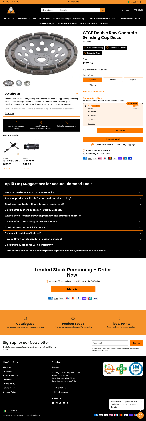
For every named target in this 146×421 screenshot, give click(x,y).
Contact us (7, 371)
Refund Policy (9, 388)
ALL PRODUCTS (73, 2)
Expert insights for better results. (121, 327)
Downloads (7, 379)
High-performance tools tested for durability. (73, 327)
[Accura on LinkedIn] (67, 403)
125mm (133, 79)
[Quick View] (17, 146)
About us (7, 367)
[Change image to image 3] (27, 83)
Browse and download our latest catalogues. (25, 327)
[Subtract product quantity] (85, 130)
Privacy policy (9, 384)
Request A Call (113, 139)
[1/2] (31, 146)
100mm (92, 79)
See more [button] (91, 124)
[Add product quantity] (93, 130)
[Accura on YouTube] (64, 403)
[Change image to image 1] (8, 83)
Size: (88, 75)
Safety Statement (10, 375)
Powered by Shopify (32, 415)
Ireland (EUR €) (136, 2)
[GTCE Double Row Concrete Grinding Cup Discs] (41, 54)
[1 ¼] (11, 146)
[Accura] (11, 10)
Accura (88, 41)
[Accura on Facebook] (53, 403)
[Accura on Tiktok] (60, 403)
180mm (92, 85)
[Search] (102, 10)
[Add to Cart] (17, 141)
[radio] (113, 114)
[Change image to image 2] (19, 83)
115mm (113, 79)
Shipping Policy (9, 392)
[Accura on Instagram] (56, 403)
